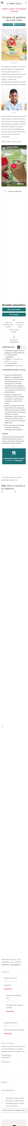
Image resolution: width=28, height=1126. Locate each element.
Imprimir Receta (15, 309)
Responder (8, 989)
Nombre (4, 1082)
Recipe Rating (6, 1055)
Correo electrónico (8, 1090)
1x (18, 347)
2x (21, 347)
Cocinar (12, 9)
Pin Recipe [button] (15, 314)
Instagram (18, 460)
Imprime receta (20, 24)
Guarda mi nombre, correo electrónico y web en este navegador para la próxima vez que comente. (15, 1102)
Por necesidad (21, 9)
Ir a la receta (8, 24)
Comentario (6, 1062)
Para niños (14, 11)
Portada (5, 9)
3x (24, 347)
